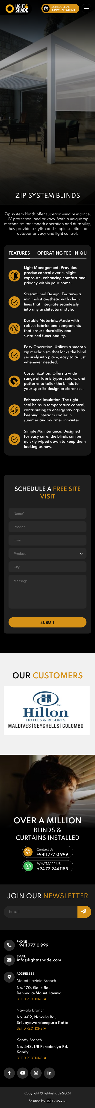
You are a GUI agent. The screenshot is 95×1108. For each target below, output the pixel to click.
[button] (60, 8)
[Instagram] (36, 1073)
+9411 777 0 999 (32, 945)
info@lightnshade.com (39, 960)
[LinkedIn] (49, 1073)
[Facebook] (9, 1073)
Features (19, 253)
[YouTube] (22, 1073)
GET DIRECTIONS (30, 999)
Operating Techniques (64, 253)
